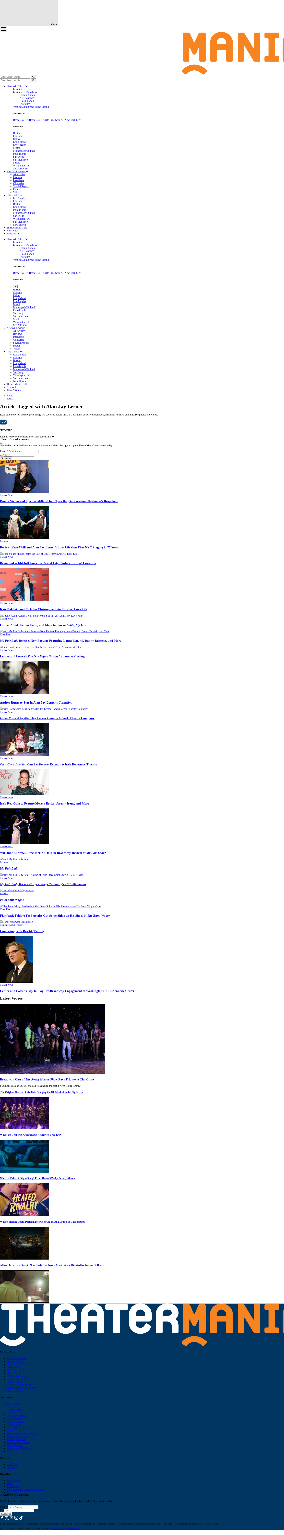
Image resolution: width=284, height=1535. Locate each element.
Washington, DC (22, 165)
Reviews (17, 177)
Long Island (19, 142)
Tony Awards (14, 233)
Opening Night (14, 1409)
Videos (16, 192)
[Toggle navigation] (3, 29)
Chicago (17, 136)
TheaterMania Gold (17, 227)
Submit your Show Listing (35, 106)
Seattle (16, 162)
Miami (16, 147)
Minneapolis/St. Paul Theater (22, 1387)
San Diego (18, 156)
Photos (16, 189)
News (10, 398)
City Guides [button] (13, 195)
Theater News (6, 495)
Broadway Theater (16, 1358)
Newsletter (12, 230)
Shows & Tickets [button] (16, 86)
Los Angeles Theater (17, 1364)
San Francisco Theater (18, 1379)
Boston (17, 133)
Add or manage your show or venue (25, 1489)
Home (10, 395)
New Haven (19, 224)
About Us (12, 1492)
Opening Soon (27, 95)
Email (4, 451)
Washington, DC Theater (20, 1384)
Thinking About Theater (11, 925)
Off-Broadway (33, 120)
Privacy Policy (58, 1528)
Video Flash (5, 634)
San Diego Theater (16, 1439)
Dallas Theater (14, 1424)
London (11, 1467)
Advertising (13, 1486)
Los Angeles (19, 144)
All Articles (19, 174)
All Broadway (27, 98)
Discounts (25, 103)
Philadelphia (19, 153)
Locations (18, 89)
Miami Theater (14, 1373)
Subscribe (6, 458)
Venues (17, 106)
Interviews (18, 180)
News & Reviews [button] (16, 171)
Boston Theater (15, 1367)
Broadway (31, 92)
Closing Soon (27, 100)
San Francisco (20, 159)
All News (12, 1451)
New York (12, 1464)
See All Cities (20, 168)
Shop (9, 1483)
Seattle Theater (14, 1382)
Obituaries (18, 183)
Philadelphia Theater (17, 1376)
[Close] (1, 443)
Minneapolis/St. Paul (24, 150)
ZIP (2, 454)
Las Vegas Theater (16, 1370)
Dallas (16, 139)
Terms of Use (73, 1528)
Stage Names (13, 1480)
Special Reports (21, 186)
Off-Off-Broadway (51, 120)
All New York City (71, 120)
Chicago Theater (15, 1361)
